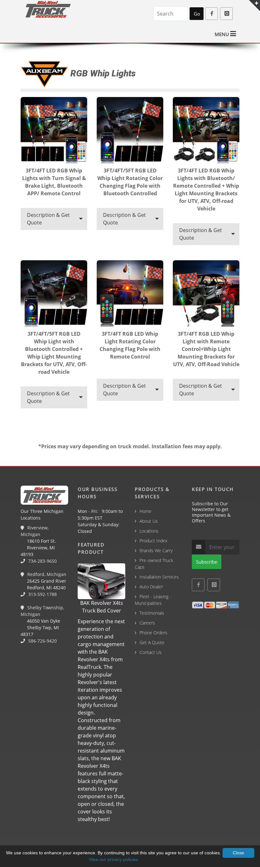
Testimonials (152, 613)
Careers (147, 623)
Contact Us (151, 652)
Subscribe (206, 562)
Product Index (153, 541)
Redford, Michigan (46, 574)
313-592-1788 (42, 594)
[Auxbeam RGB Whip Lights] (54, 131)
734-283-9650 (42, 561)
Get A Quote (152, 642)
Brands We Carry (156, 550)
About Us (149, 521)
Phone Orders (153, 633)
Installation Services (159, 577)
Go (197, 13)
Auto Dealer (151, 587)
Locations (149, 531)
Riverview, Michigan (35, 531)
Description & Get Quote (48, 218)
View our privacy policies (113, 859)
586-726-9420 (42, 641)
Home (146, 511)
